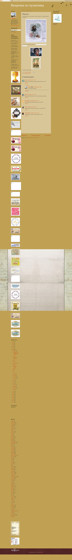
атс (11, 429)
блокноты (12, 431)
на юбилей (13, 469)
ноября (14, 373)
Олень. (14, 360)
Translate (14, 32)
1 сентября (13, 422)
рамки (12, 485)
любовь (12, 462)
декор (12, 439)
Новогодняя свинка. (15, 367)
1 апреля (12, 421)
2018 (13, 349)
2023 (13, 341)
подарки (12, 483)
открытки (12, 478)
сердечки (12, 492)
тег (29, 73)
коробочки (12, 456)
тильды (12, 500)
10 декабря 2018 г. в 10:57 (31, 94)
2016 (13, 392)
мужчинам (12, 466)
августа (14, 378)
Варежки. (14, 364)
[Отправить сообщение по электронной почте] (33, 72)
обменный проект (14, 476)
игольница (12, 448)
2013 (13, 397)
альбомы (12, 428)
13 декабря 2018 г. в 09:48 (31, 106)
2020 (13, 346)
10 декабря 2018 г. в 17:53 (34, 100)
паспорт (12, 479)
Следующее (24, 135)
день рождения (13, 442)
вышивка (12, 436)
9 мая (12, 426)
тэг (11, 503)
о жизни (12, 475)
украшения (13, 505)
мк (11, 465)
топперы (12, 502)
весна (12, 435)
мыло (12, 468)
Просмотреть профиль (15, 25)
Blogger (41, 552)
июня (14, 381)
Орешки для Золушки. (15, 358)
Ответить (27, 90)
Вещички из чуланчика (27, 5)
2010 (13, 402)
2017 (13, 391)
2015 (13, 394)
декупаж (12, 441)
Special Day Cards (38, 44)
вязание (12, 438)
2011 (13, 400)
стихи (12, 495)
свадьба (12, 489)
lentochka (13, 18)
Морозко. (14, 368)
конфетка (12, 453)
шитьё (12, 512)
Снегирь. (14, 361)
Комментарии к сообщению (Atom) (33, 137)
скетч (12, 493)
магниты (12, 463)
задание (12, 446)
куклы (12, 458)
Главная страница (36, 135)
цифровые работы (14, 510)
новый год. (13, 473)
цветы (12, 509)
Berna (26, 106)
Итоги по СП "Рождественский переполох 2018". (16, 353)
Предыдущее (48, 135)
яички (12, 516)
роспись (12, 488)
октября (14, 375)
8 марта (12, 425)
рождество (13, 486)
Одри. (14, 370)
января (14, 389)
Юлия (26, 94)
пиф (11, 482)
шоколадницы (13, 515)
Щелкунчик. (15, 356)
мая (14, 383)
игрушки (12, 449)
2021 (13, 344)
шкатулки (12, 513)
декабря (14, 350)
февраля (14, 387)
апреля (14, 384)
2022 (13, 343)
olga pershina (27, 100)
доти (12, 445)
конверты (12, 452)
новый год (27, 73)
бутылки (12, 432)
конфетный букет (14, 455)
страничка (12, 496)
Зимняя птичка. (15, 363)
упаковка (12, 506)
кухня (12, 459)
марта (14, 386)
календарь (13, 451)
